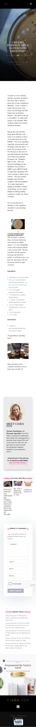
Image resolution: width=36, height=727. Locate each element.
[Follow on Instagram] (18, 706)
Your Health (18, 64)
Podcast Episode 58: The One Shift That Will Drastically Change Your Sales (18, 639)
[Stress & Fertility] (28, 487)
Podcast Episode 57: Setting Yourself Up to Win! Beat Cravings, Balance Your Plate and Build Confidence (18, 645)
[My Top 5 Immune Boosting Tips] (18, 486)
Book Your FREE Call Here (17, 463)
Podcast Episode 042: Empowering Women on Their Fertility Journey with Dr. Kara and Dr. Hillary (8, 501)
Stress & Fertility (28, 491)
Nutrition (24, 62)
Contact (13, 716)
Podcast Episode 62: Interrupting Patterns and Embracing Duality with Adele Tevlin (17, 618)
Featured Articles (13, 62)
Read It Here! (18, 674)
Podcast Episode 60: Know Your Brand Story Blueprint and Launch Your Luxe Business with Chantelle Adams (17, 625)
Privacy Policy (21, 716)
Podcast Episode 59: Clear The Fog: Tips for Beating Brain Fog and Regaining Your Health (18, 633)
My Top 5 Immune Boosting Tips (18, 492)
